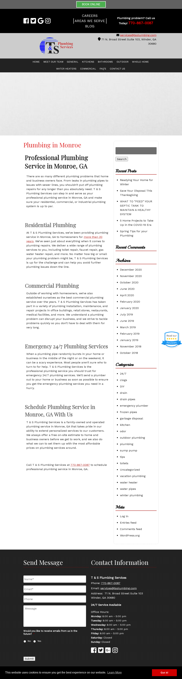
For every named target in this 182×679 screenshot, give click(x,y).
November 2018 (130, 346)
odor (123, 431)
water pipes (128, 489)
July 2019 (126, 314)
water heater (129, 482)
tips (122, 457)
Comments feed (131, 529)
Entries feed (128, 522)
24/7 (123, 373)
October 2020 (129, 282)
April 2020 (127, 295)
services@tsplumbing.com (138, 35)
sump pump (128, 450)
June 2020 (127, 289)
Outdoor (123, 61)
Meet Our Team (53, 61)
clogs (123, 380)
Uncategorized (130, 469)
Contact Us (117, 68)
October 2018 (129, 353)
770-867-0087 (80, 465)
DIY (122, 386)
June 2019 (127, 321)
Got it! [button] (164, 672)
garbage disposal (131, 418)
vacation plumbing (133, 476)
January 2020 (129, 308)
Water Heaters (66, 68)
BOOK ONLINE (91, 4)
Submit (29, 658)
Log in (124, 516)
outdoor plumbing (132, 437)
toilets (124, 463)
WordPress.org (130, 535)
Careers (90, 16)
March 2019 (128, 327)
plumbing (126, 444)
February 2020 (130, 301)
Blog (89, 26)
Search (122, 159)
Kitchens (88, 61)
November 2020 (131, 276)
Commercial (88, 68)
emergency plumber (134, 405)
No (29, 641)
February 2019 (130, 333)
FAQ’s (103, 68)
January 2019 (129, 340)
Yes (39, 641)
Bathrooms (105, 61)
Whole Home (140, 61)
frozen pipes (128, 412)
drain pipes (127, 399)
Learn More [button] (114, 672)
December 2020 (131, 269)
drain (123, 393)
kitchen (125, 425)
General (72, 61)
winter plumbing (131, 495)
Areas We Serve (90, 21)
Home (36, 61)
